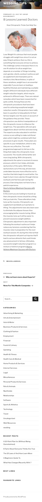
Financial (6, 341)
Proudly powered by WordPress (14, 497)
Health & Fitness (10, 354)
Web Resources (9, 423)
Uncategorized (9, 418)
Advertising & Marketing (13, 313)
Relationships (8, 396)
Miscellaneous (13, 261)
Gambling (7, 350)
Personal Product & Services (14, 382)
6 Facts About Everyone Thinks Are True (19, 449)
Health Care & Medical (12, 359)
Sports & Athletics (10, 405)
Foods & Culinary (10, 345)
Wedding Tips (15, 3)
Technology (8, 409)
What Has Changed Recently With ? (17, 463)
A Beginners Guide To (11, 458)
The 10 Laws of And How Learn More (17, 453)
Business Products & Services (15, 327)
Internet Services (10, 368)
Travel (5, 414)
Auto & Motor (8, 322)
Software (7, 400)
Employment (8, 336)
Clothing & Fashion (10, 331)
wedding (6, 428)
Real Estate (7, 391)
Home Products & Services (14, 363)
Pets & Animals (9, 386)
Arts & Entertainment (11, 318)
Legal (5, 373)
